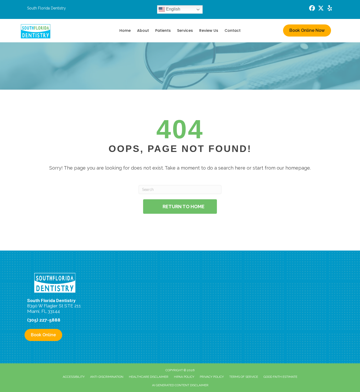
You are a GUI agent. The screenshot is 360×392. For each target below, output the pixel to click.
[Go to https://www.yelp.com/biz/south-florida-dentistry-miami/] (330, 8)
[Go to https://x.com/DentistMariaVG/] (321, 8)
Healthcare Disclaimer (148, 377)
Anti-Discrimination (106, 377)
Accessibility (74, 377)
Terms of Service (243, 377)
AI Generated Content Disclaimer (180, 385)
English (172, 9)
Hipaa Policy (184, 377)
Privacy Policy (212, 377)
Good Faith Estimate (280, 377)
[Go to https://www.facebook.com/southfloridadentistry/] (312, 8)
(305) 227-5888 (43, 320)
